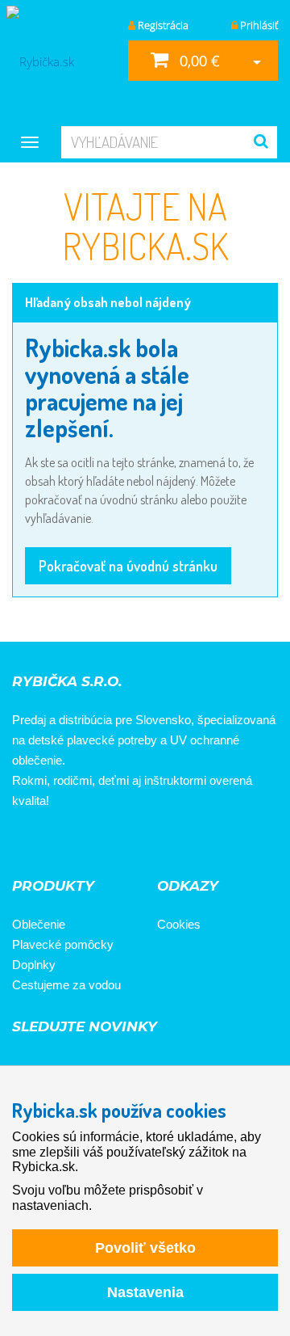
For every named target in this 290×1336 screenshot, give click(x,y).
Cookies (179, 924)
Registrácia (161, 25)
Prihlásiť (258, 25)
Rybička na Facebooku (30, 844)
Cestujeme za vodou (66, 985)
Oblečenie (38, 924)
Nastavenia (145, 1292)
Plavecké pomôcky (63, 944)
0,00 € (197, 60)
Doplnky (34, 964)
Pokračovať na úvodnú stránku (128, 566)
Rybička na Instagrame (75, 844)
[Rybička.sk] (58, 61)
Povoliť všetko (145, 1248)
